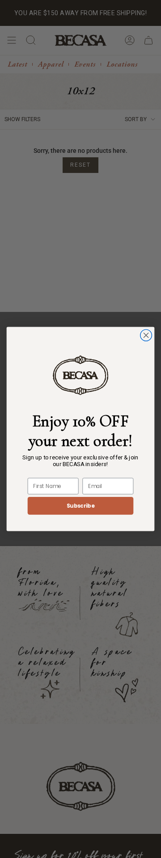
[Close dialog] (146, 335)
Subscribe (80, 505)
